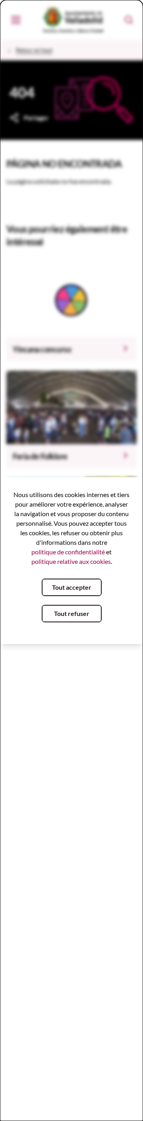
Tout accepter (71, 587)
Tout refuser (71, 613)
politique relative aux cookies (71, 561)
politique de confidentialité (68, 552)
